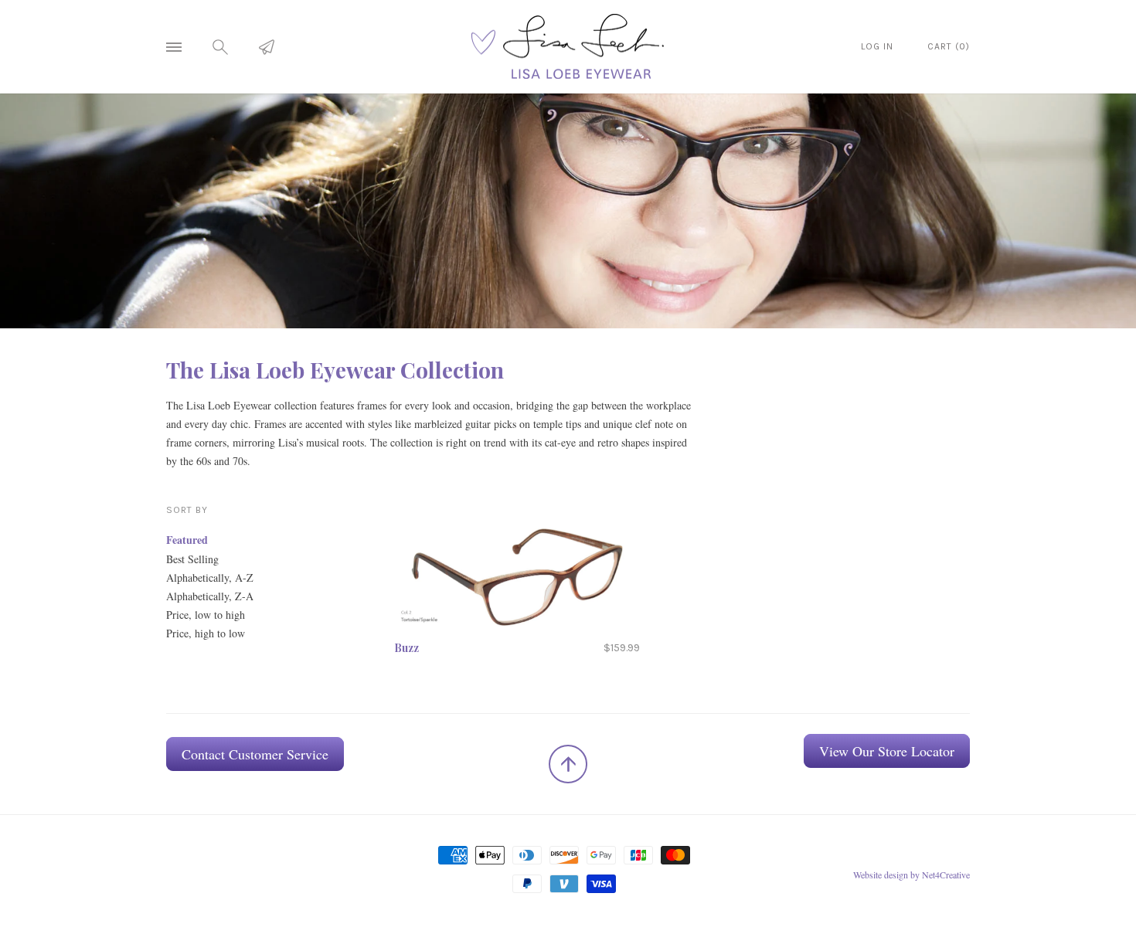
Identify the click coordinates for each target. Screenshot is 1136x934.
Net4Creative (946, 874)
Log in (877, 46)
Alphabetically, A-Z (209, 577)
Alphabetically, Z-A (209, 596)
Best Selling (192, 559)
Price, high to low (205, 633)
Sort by (187, 509)
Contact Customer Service (255, 754)
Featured (187, 540)
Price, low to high (205, 614)
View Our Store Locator (886, 751)
